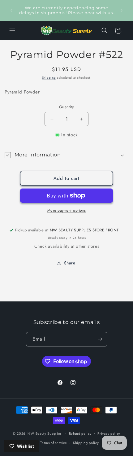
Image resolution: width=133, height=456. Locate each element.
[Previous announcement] (11, 10)
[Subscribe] (100, 339)
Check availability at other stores (66, 246)
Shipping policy (86, 442)
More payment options (66, 210)
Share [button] (69, 263)
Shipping (49, 77)
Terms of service (53, 442)
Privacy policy (108, 433)
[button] (12, 30)
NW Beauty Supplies (45, 433)
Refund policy (80, 433)
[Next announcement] (121, 10)
